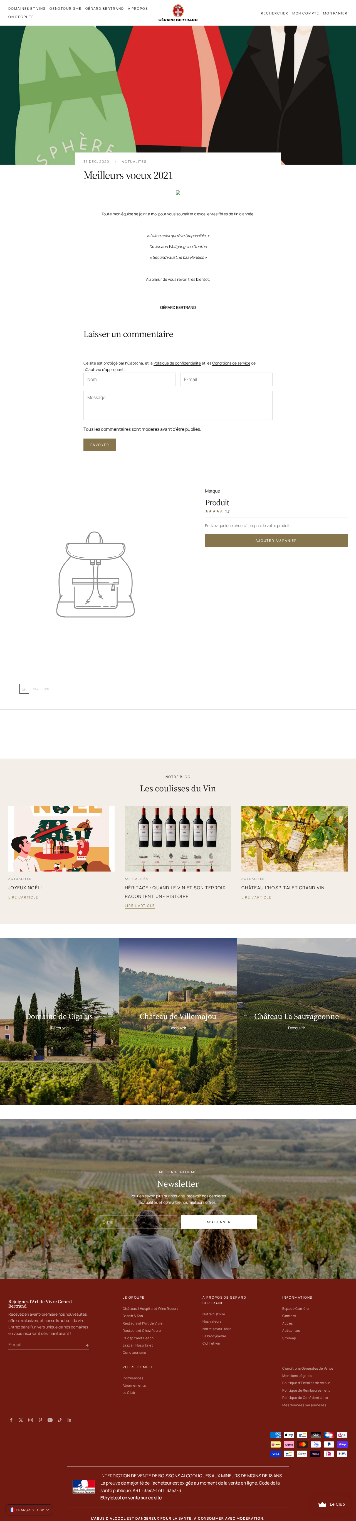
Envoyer (99, 444)
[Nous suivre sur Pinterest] (40, 1420)
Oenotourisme (134, 1352)
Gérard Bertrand (104, 8)
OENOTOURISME (65, 8)
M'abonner (219, 1222)
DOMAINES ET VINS (27, 8)
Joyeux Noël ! (25, 888)
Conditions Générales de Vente (307, 1368)
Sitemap (289, 1338)
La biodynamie (214, 1336)
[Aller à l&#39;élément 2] (35, 689)
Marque (212, 491)
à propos (138, 8)
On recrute (21, 16)
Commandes (133, 1378)
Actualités (134, 161)
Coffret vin (211, 1343)
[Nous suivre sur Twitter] (21, 1420)
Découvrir (59, 1027)
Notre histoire (213, 1314)
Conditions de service (231, 363)
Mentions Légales (297, 1375)
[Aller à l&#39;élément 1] (24, 689)
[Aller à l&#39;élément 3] (46, 689)
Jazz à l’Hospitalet (138, 1345)
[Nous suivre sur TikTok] (60, 1420)
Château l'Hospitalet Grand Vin (283, 888)
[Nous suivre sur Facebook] (11, 1420)
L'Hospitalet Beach (138, 1338)
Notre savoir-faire (217, 1328)
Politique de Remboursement (306, 1390)
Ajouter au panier (276, 540)
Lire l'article (23, 897)
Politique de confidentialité (177, 363)
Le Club (129, 1392)
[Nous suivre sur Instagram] (30, 1420)
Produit (217, 502)
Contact (289, 1315)
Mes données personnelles (304, 1405)
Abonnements (134, 1385)
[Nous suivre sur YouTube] (50, 1420)
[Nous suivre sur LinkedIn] (69, 1420)
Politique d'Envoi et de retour (306, 1382)
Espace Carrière (295, 1308)
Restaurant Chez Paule (142, 1330)
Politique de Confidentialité (305, 1397)
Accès (287, 1323)
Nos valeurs (211, 1321)
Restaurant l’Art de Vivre (143, 1323)
